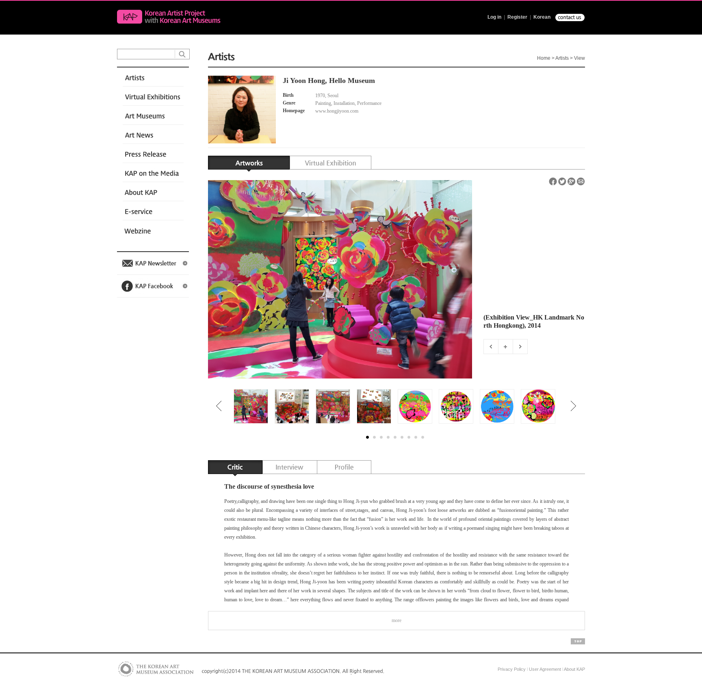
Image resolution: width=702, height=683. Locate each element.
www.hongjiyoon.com (337, 111)
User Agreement (545, 669)
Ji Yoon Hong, (305, 80)
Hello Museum (352, 80)
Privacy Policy (512, 669)
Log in (494, 17)
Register (517, 17)
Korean (541, 17)
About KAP (574, 669)
